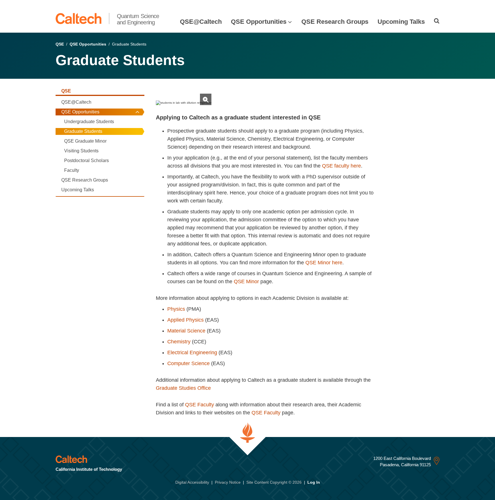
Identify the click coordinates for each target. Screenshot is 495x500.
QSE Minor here (323, 262)
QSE (60, 44)
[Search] (436, 21)
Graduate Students (83, 131)
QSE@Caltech (201, 21)
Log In (313, 482)
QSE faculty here (341, 166)
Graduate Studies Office (183, 388)
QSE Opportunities (258, 21)
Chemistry (178, 342)
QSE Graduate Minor (85, 141)
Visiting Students (81, 150)
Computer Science (188, 363)
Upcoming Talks (401, 21)
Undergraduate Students (89, 121)
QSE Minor (247, 281)
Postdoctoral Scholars (86, 160)
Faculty (71, 170)
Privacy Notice (228, 482)
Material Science (186, 331)
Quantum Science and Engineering (138, 19)
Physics (176, 309)
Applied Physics (185, 320)
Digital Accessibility (192, 482)
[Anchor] (159, 91)
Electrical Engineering (192, 352)
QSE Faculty (199, 405)
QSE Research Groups (334, 21)
